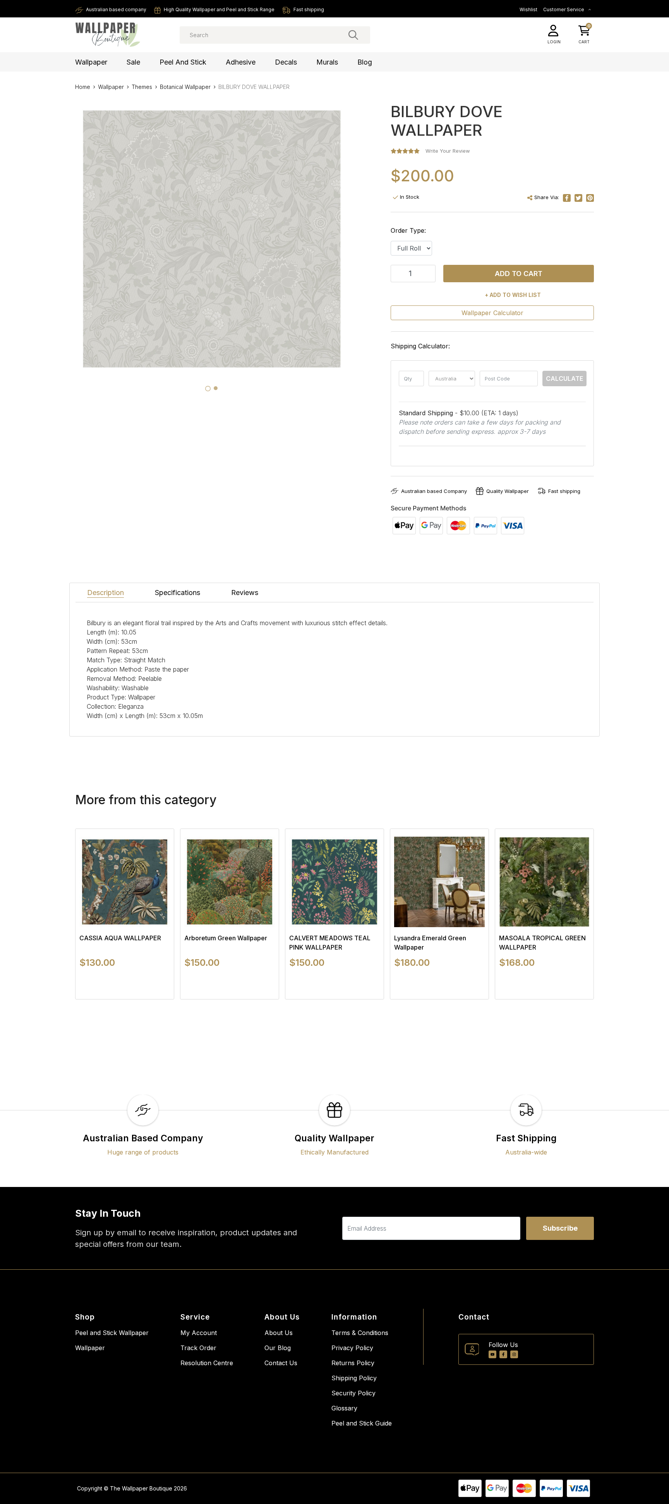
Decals (286, 62)
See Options (125, 999)
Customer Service (564, 9)
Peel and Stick (183, 62)
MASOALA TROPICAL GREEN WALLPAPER (542, 942)
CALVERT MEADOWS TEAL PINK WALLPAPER (330, 942)
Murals (327, 62)
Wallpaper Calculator (492, 313)
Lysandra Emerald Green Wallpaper (430, 942)
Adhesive (241, 62)
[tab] (208, 388)
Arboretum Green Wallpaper (225, 938)
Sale (133, 62)
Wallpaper (91, 62)
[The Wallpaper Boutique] (108, 35)
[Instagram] (514, 1354)
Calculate (564, 378)
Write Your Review (447, 151)
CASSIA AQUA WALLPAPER (120, 938)
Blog (364, 62)
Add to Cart (518, 273)
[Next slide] (574, 914)
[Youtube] (492, 1354)
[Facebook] (503, 1354)
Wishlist (528, 9)
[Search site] (353, 34)
